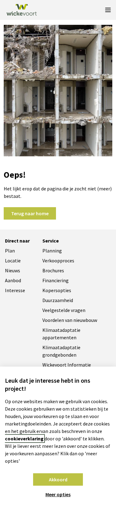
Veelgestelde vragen (63, 310)
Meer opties (58, 494)
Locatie (13, 260)
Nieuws (12, 270)
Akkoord (58, 479)
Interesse (15, 290)
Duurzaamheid (57, 300)
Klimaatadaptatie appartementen (61, 334)
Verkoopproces (58, 260)
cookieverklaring (24, 438)
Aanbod (13, 280)
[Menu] (108, 10)
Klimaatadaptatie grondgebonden (61, 351)
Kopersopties (56, 290)
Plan (10, 250)
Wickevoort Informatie (66, 365)
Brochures (53, 270)
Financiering (55, 280)
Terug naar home (30, 213)
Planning (52, 250)
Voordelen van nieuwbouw (69, 320)
